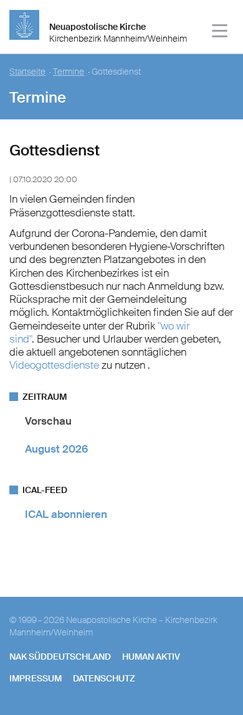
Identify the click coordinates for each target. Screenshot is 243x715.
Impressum (35, 678)
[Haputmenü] (220, 32)
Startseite (27, 72)
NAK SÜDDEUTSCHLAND (60, 656)
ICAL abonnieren (66, 514)
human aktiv (151, 656)
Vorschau (48, 421)
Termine (68, 72)
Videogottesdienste (54, 365)
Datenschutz (104, 678)
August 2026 (56, 449)
